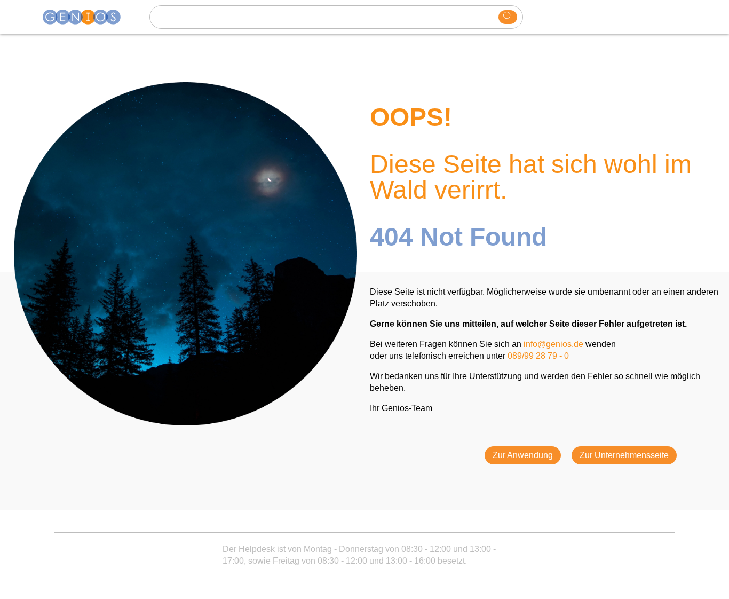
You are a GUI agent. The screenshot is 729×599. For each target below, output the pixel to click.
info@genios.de (553, 344)
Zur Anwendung (523, 455)
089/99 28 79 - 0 (538, 355)
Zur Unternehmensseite (624, 455)
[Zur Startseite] (88, 17)
